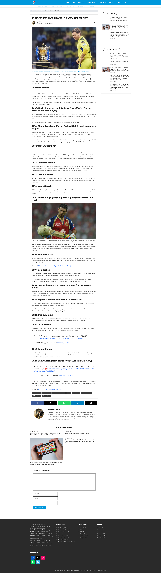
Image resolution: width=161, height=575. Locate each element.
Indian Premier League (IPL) (70, 71)
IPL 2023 (81, 71)
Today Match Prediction (64, 530)
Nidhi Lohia (41, 22)
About (111, 2)
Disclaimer (102, 531)
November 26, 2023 (66, 376)
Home (67, 2)
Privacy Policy (102, 533)
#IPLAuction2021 (56, 338)
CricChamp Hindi (63, 527)
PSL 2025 (51, 6)
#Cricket (79, 369)
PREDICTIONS (60, 6)
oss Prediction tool (63, 537)
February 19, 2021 (63, 343)
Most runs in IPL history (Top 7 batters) (50, 389)
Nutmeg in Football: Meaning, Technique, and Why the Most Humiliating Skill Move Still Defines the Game (119, 35)
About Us (101, 527)
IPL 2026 (80, 2)
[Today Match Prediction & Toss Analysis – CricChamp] (34, 2)
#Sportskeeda (88, 369)
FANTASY (69, 6)
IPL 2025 (44, 6)
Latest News (61, 533)
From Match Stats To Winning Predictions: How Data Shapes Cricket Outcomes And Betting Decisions (80, 441)
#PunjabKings (62, 369)
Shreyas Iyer (83, 537)
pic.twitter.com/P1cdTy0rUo (73, 338)
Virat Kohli (83, 527)
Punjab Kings (83, 533)
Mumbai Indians (84, 535)
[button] (126, 2)
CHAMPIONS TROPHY (79, 6)
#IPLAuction (44, 338)
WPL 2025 (91, 6)
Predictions (102, 2)
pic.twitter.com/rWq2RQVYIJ (44, 371)
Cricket (36, 10)
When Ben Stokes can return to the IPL (77, 433)
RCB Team (83, 530)
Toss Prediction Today (64, 531)
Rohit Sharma (84, 531)
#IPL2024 (72, 369)
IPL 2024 (87, 71)
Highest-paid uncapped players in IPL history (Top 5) (54, 266)
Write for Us (102, 537)
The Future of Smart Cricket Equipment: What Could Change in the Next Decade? (45, 434)
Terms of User (102, 535)
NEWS (39, 6)
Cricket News (91, 2)
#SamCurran (52, 369)
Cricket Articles (44, 71)
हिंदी (74, 2)
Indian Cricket (55, 71)
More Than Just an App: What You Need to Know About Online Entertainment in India (46, 463)
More (118, 2)
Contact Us (102, 530)
